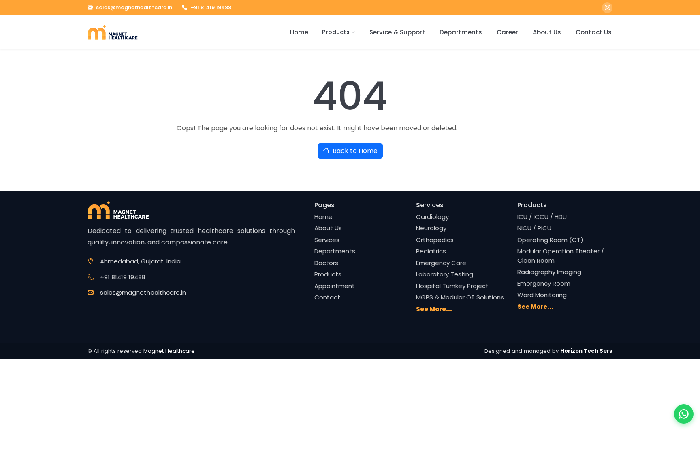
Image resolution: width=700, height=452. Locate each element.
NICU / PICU (534, 228)
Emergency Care (441, 263)
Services (326, 240)
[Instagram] (607, 7)
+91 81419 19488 (210, 7)
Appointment (334, 286)
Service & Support (397, 32)
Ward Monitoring (542, 295)
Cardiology (432, 216)
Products (336, 32)
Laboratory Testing (444, 274)
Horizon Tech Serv (586, 351)
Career (507, 32)
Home (299, 32)
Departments (461, 32)
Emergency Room (543, 283)
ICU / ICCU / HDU (542, 216)
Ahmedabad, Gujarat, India (140, 261)
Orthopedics (435, 240)
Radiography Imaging (549, 271)
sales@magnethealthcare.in (134, 7)
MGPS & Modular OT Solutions (460, 297)
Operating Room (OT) (550, 240)
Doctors (326, 263)
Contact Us (594, 32)
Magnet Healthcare (169, 351)
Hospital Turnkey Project (452, 286)
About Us (547, 32)
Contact (327, 297)
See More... (434, 309)
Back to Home (355, 150)
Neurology (431, 228)
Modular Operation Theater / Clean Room (560, 256)
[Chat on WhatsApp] (684, 414)
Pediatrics (431, 251)
